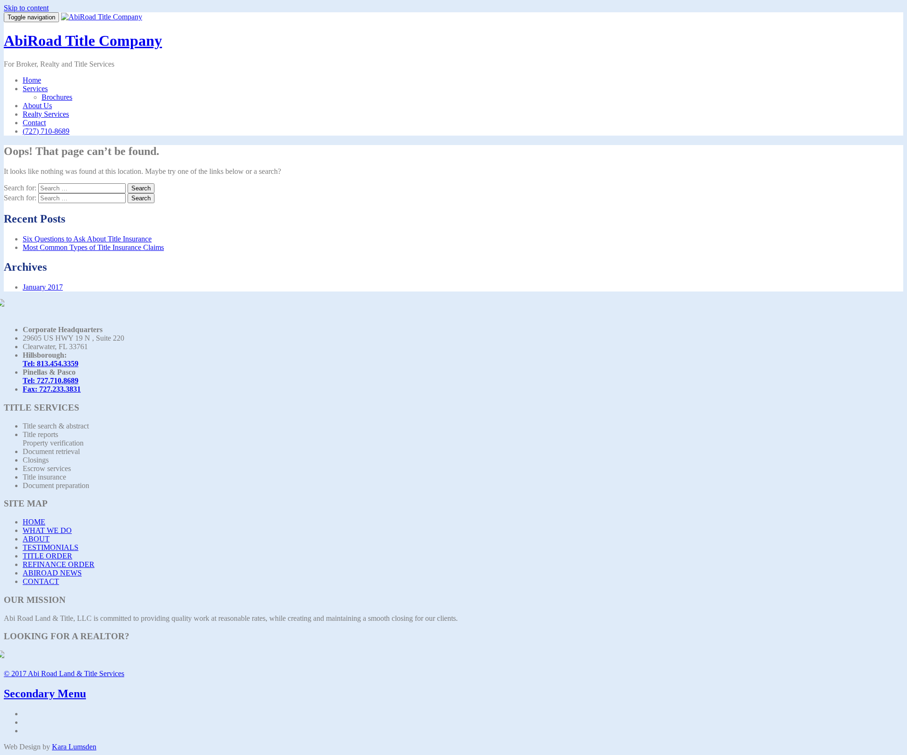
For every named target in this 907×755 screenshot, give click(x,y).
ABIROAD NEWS (52, 573)
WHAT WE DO (47, 530)
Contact (34, 123)
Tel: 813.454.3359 (50, 364)
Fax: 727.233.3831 (52, 389)
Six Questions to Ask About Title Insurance (87, 239)
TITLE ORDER (47, 556)
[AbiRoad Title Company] (101, 17)
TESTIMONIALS (50, 547)
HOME (34, 522)
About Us (37, 106)
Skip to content (26, 8)
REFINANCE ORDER (58, 564)
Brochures (57, 97)
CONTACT (41, 581)
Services (35, 89)
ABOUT (36, 539)
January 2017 (43, 287)
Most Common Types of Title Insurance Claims (93, 247)
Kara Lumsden (74, 747)
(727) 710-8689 (46, 131)
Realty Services (46, 114)
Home (32, 80)
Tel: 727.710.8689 (50, 381)
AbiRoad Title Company (83, 40)
